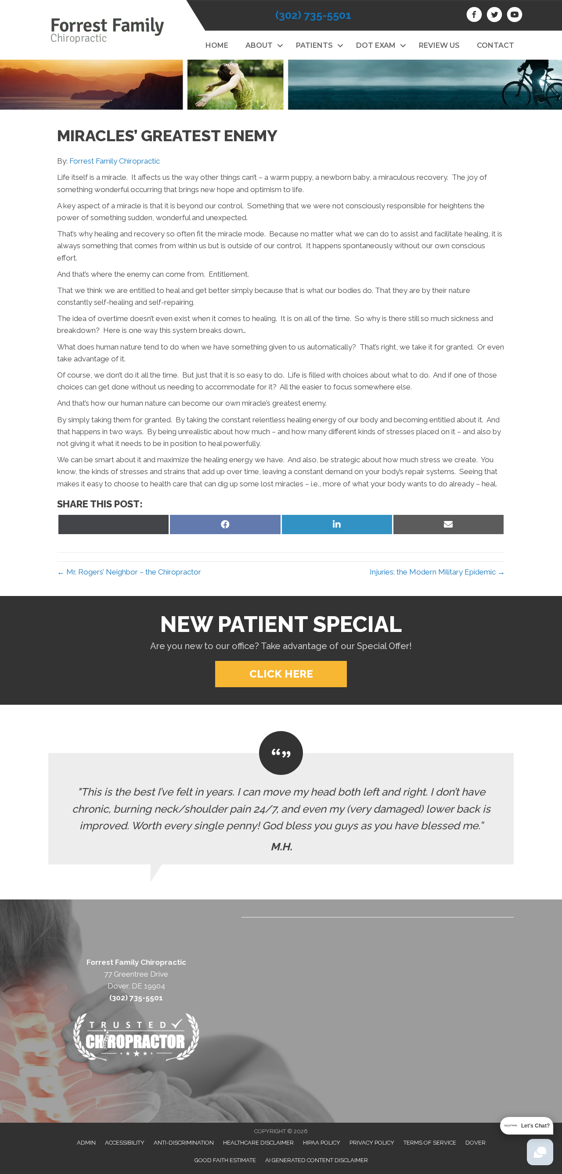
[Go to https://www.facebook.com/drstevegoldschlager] (474, 16)
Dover (475, 1142)
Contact (495, 45)
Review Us (439, 45)
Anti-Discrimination (184, 1142)
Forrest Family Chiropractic (114, 161)
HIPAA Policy (321, 1142)
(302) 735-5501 (313, 14)
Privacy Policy (371, 1142)
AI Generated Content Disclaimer (316, 1160)
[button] (280, 45)
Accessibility (124, 1142)
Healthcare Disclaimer (258, 1142)
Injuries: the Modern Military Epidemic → (437, 571)
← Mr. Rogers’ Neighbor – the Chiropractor (129, 571)
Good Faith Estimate (225, 1160)
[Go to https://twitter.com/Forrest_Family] (494, 16)
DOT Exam (376, 45)
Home (216, 45)
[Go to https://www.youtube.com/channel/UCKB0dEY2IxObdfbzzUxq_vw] (514, 16)
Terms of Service (429, 1142)
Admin (86, 1142)
